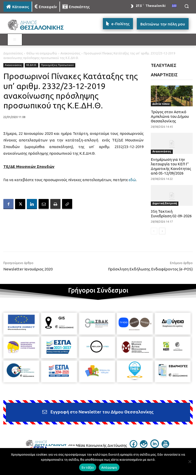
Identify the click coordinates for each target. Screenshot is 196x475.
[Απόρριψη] (189, 461)
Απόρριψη (109, 467)
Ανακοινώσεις (70, 53)
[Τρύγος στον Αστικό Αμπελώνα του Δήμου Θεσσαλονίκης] (172, 95)
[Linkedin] (32, 204)
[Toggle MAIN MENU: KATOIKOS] (14, 40)
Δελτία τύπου (160, 104)
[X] (20, 204)
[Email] (44, 204)
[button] (186, 6)
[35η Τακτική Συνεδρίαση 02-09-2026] (172, 195)
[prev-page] (154, 231)
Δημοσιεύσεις (13, 53)
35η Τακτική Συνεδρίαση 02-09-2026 (171, 213)
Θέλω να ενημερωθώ (41, 53)
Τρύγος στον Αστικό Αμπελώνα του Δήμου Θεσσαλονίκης (170, 116)
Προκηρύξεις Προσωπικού (57, 65)
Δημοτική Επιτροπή (164, 203)
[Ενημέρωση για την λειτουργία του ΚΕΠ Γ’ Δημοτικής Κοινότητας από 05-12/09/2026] (172, 143)
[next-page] (162, 231)
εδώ (132, 180)
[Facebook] (8, 204)
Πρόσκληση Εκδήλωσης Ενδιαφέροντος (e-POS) (150, 269)
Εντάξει (88, 467)
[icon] (133, 446)
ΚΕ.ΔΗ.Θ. (31, 65)
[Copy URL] (67, 204)
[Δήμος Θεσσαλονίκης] (38, 25)
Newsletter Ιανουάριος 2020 (28, 269)
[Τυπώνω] (55, 204)
